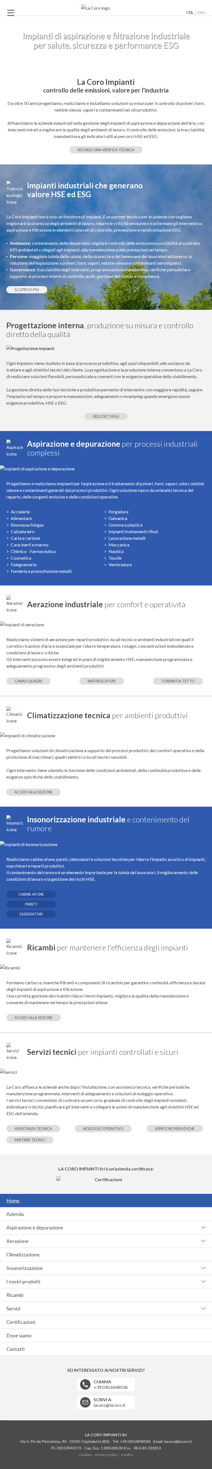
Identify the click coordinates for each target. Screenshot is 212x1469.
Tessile (114, 557)
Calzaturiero (23, 531)
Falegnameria (23, 564)
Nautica (116, 551)
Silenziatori (31, 914)
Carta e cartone (25, 538)
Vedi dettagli (106, 416)
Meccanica (118, 544)
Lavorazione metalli (126, 538)
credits (127, 1454)
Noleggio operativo (103, 1128)
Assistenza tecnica (33, 1128)
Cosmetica (21, 557)
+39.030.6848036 (111, 1384)
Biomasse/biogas (27, 524)
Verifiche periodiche (175, 1128)
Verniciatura (120, 564)
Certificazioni (20, 1322)
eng (202, 12)
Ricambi (14, 1295)
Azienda (15, 1214)
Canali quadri (28, 681)
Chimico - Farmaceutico (33, 551)
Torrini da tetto (178, 681)
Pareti (31, 904)
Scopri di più (27, 290)
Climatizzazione (23, 1254)
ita (189, 12)
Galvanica (117, 518)
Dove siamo (18, 1335)
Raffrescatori (102, 681)
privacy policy (106, 1454)
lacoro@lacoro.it (178, 1441)
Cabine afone (31, 894)
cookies (85, 1454)
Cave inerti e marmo (30, 544)
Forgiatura (118, 511)
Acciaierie (20, 511)
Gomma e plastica (125, 524)
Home (13, 1200)
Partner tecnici (30, 1140)
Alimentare (21, 518)
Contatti (15, 1349)
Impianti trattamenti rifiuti (133, 531)
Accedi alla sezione (33, 792)
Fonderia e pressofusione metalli (41, 571)
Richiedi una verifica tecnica (106, 150)
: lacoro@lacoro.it (109, 1402)
